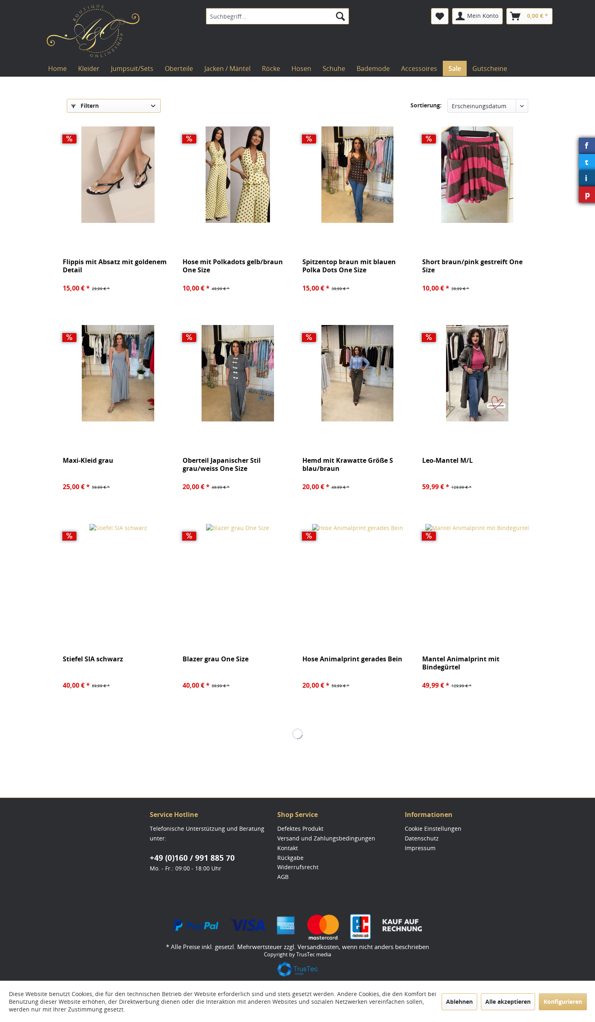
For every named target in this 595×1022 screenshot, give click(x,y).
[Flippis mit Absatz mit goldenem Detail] (118, 174)
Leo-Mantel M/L (447, 460)
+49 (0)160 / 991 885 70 (192, 858)
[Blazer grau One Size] (238, 572)
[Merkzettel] (439, 16)
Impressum (420, 848)
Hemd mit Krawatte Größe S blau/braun (347, 464)
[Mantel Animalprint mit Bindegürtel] (477, 572)
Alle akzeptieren (508, 1001)
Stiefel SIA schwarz (93, 659)
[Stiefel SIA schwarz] (118, 572)
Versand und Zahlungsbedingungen (326, 838)
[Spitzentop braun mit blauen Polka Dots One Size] (357, 174)
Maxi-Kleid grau (88, 460)
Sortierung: (426, 105)
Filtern (89, 105)
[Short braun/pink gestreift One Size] (477, 174)
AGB (283, 877)
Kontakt (287, 848)
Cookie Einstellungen (433, 828)
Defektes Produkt (300, 828)
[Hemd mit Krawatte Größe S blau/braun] (357, 373)
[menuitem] (277, 16)
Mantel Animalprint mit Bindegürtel (460, 663)
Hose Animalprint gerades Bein (352, 659)
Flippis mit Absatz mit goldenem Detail (115, 266)
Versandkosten (318, 947)
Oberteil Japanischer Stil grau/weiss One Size (222, 464)
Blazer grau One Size (216, 659)
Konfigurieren (563, 1001)
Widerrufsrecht (298, 867)
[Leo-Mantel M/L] (477, 373)
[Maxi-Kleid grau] (118, 373)
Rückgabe (290, 858)
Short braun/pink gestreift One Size (472, 266)
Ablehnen (459, 1001)
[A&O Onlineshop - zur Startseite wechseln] (93, 31)
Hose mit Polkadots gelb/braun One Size (233, 266)
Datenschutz (422, 838)
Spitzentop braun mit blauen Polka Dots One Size (349, 266)
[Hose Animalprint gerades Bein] (357, 572)
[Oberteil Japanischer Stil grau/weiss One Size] (238, 373)
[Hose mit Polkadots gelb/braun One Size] (238, 174)
